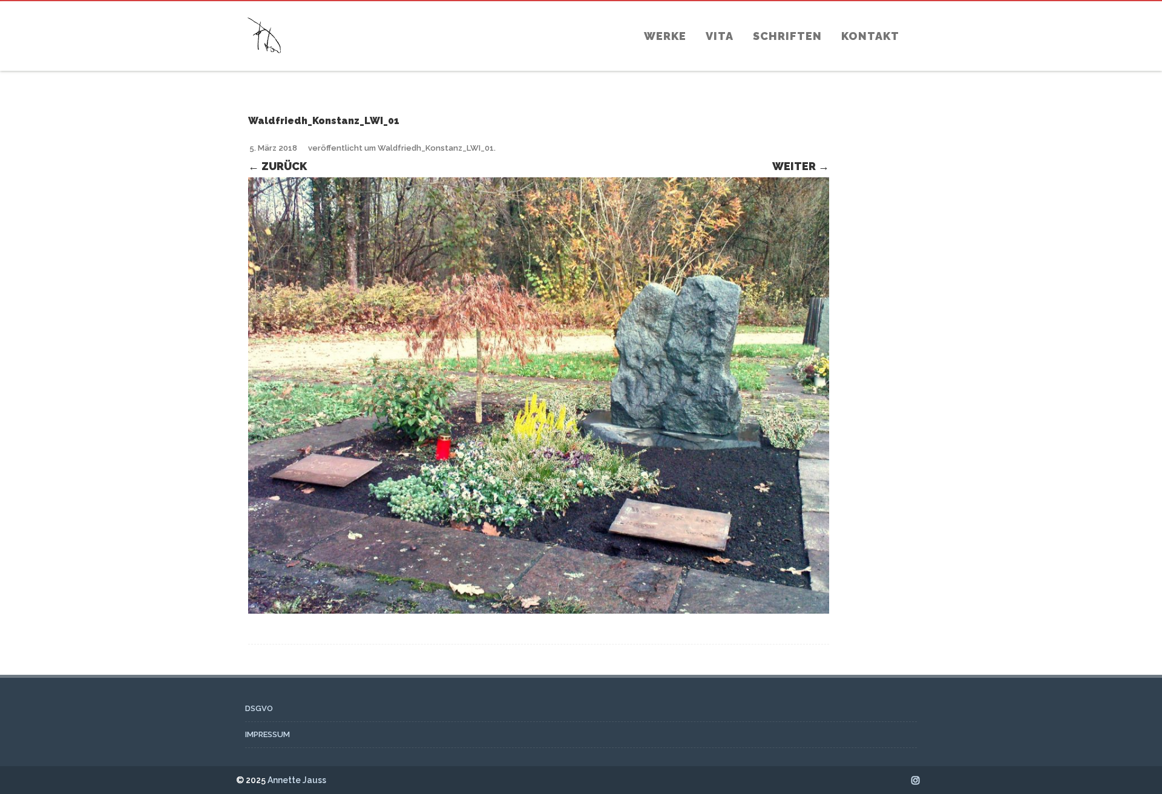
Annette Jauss (297, 780)
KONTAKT (870, 36)
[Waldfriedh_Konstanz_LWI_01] (538, 395)
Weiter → (800, 166)
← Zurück (277, 166)
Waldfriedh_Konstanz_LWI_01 (436, 148)
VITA (720, 36)
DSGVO (259, 708)
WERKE (665, 36)
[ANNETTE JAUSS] (264, 65)
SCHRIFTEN (787, 36)
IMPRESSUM (267, 734)
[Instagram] (915, 780)
